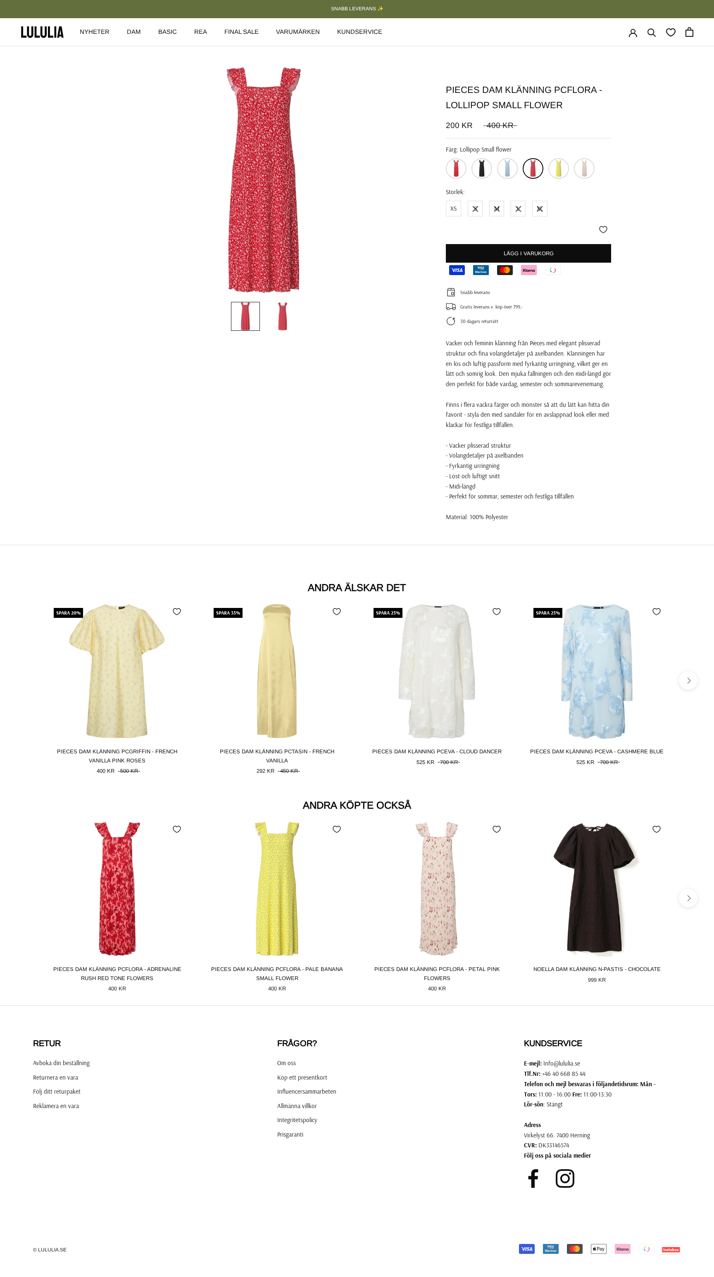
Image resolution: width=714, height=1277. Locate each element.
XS (453, 208)
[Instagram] (565, 1178)
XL (540, 208)
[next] (688, 680)
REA (200, 31)
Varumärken (298, 31)
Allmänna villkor (297, 1106)
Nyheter (94, 31)
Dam (134, 31)
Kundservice (359, 31)
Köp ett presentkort (302, 1077)
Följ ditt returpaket (57, 1091)
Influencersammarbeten (306, 1091)
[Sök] (651, 32)
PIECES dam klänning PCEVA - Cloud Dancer (437, 751)
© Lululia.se (50, 1250)
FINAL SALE (241, 31)
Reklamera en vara (56, 1106)
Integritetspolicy (297, 1120)
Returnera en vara (55, 1077)
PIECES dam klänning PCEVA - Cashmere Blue (597, 751)
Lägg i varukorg (529, 253)
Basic (167, 31)
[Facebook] (533, 1178)
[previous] (26, 680)
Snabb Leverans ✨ (357, 9)
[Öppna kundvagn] (689, 32)
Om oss (286, 1063)
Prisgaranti (290, 1134)
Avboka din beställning (61, 1063)
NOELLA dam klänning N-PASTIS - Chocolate (597, 969)
